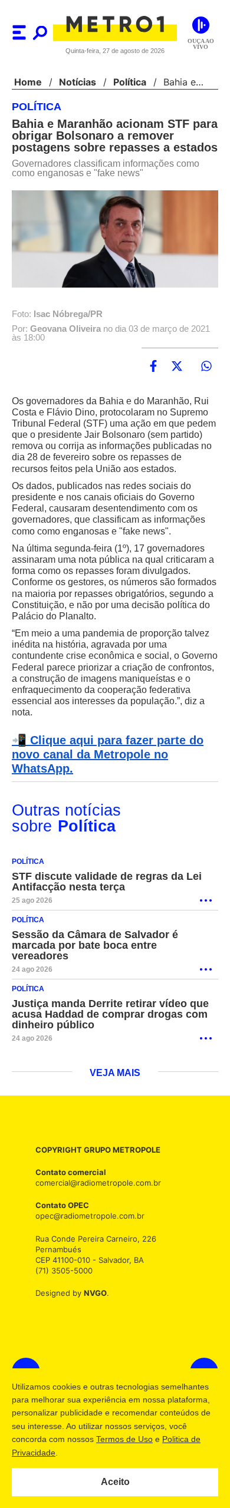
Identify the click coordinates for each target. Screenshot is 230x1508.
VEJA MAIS (115, 1073)
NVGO (92, 1293)
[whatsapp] (206, 366)
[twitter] (177, 366)
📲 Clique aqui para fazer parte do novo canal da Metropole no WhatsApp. (104, 755)
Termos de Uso (124, 1439)
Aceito (115, 1482)
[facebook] (153, 366)
